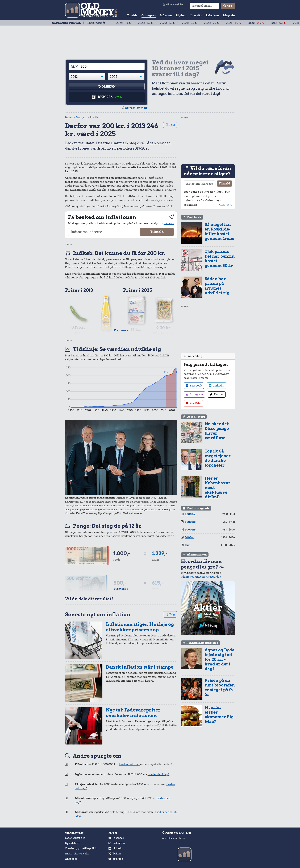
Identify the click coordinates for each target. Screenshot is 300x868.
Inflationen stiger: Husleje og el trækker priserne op (140, 627)
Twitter (218, 394)
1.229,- (160, 553)
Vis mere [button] (121, 330)
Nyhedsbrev (72, 843)
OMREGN (108, 86)
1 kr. (187, 545)
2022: (187, 22)
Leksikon (212, 15)
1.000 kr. (190, 514)
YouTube (195, 403)
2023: (165, 22)
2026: (99, 22)
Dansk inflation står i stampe (139, 667)
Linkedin (218, 385)
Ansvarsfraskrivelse (77, 853)
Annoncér (71, 858)
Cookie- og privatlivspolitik (81, 848)
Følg (172, 124)
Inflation (166, 15)
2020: (231, 22)
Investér (196, 15)
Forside (132, 15)
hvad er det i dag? (158, 774)
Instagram (196, 394)
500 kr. (189, 537)
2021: (209, 22)
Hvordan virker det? (136, 107)
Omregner (148, 15)
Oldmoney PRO (174, 4)
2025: (121, 22)
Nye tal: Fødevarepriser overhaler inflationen (133, 712)
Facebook (195, 385)
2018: (276, 22)
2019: (254, 22)
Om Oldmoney (74, 832)
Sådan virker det (75, 838)
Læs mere (169, 223)
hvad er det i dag (129, 764)
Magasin (229, 15)
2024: (143, 22)
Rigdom (181, 15)
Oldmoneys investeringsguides (201, 576)
